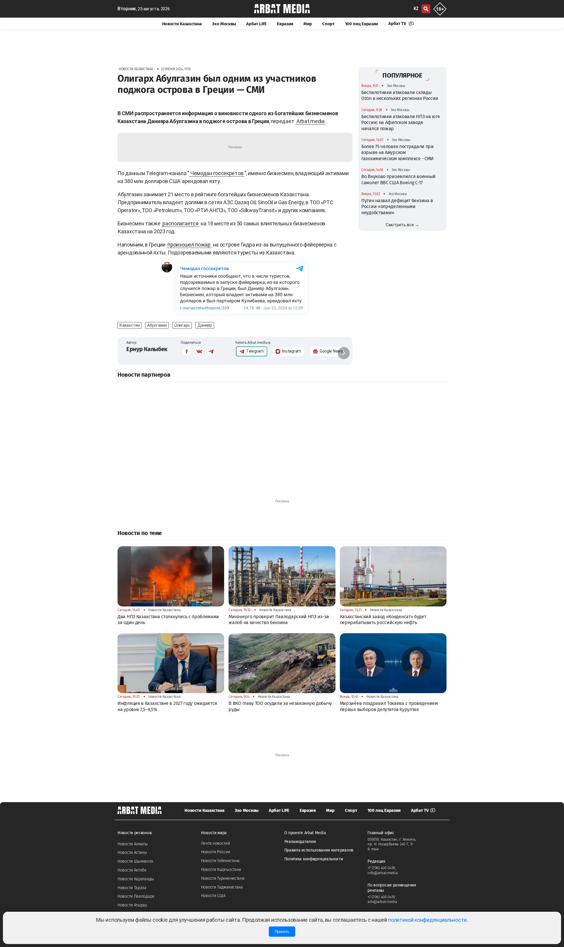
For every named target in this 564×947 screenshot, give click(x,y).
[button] (343, 353)
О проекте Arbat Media (305, 832)
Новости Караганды (136, 878)
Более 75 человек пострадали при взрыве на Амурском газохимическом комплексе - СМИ (397, 152)
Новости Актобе (132, 870)
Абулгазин (157, 325)
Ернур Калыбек (146, 349)
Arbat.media (310, 121)
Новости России (215, 851)
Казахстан (130, 325)
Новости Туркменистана (223, 878)
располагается (180, 223)
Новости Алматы (133, 844)
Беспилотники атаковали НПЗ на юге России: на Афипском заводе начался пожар (400, 122)
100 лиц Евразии (361, 23)
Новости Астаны (132, 852)
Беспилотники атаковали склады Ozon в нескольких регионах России (399, 95)
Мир (307, 23)
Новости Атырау (132, 905)
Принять (282, 931)
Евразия (285, 23)
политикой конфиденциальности (427, 920)
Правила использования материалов (318, 850)
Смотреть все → (402, 224)
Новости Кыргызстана (221, 869)
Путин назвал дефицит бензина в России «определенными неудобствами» (397, 206)
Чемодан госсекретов (216, 173)
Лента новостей (215, 843)
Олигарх (182, 325)
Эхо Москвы (224, 23)
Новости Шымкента (135, 861)
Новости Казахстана (182, 23)
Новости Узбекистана (220, 860)
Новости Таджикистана (222, 887)
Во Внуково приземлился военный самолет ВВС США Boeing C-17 (398, 179)
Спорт (328, 23)
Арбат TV (397, 23)
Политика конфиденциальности (313, 859)
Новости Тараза (132, 887)
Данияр (204, 325)
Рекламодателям (300, 841)
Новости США (213, 895)
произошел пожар (189, 245)
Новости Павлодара (136, 896)
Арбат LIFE (256, 23)
